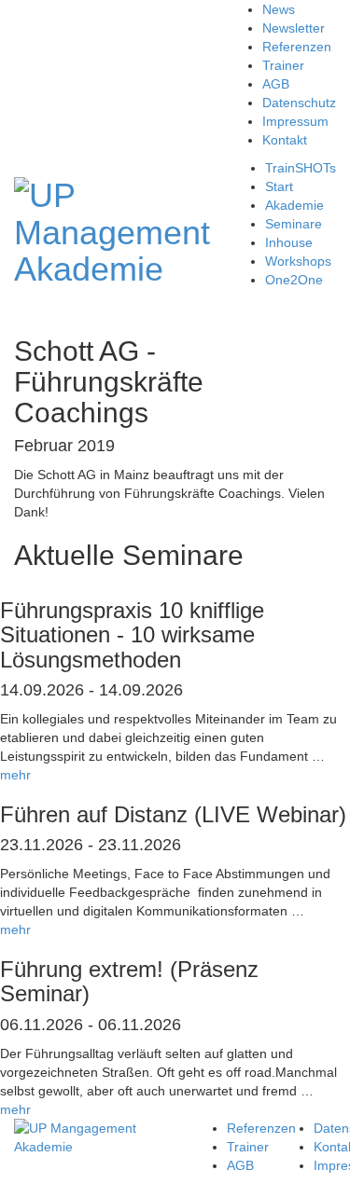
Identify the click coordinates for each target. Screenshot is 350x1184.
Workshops (298, 261)
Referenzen (296, 46)
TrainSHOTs (300, 167)
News (278, 9)
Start (279, 186)
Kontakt (284, 139)
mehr (15, 774)
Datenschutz (299, 102)
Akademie (294, 205)
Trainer (283, 65)
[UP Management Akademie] (112, 230)
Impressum (295, 121)
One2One (294, 279)
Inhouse (289, 242)
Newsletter (293, 28)
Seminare (293, 223)
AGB (275, 83)
